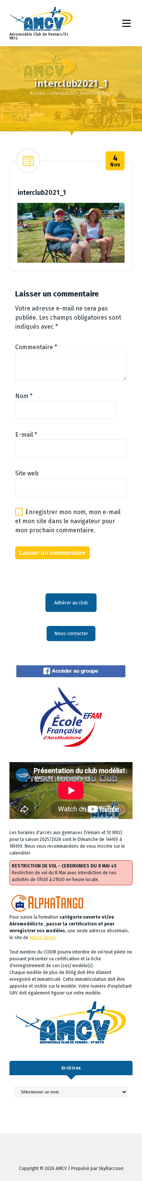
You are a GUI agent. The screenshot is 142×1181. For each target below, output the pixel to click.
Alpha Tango (42, 937)
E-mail (26, 434)
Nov (115, 161)
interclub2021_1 (65, 93)
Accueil (37, 93)
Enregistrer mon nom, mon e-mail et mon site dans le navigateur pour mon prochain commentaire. (67, 521)
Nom (24, 396)
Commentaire (36, 347)
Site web (27, 473)
